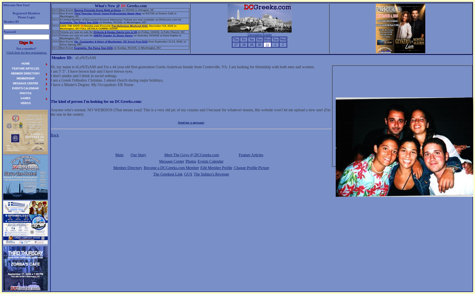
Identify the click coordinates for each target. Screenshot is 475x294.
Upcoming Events (260, 34)
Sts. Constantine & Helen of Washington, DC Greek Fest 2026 (111, 41)
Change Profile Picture (251, 168)
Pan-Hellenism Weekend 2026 (130, 25)
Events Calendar (210, 161)
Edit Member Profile (216, 168)
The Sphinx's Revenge (211, 174)
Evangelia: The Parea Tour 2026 (79, 22)
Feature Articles (251, 155)
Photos (191, 161)
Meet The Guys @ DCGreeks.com (191, 155)
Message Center (171, 161)
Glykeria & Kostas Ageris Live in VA (115, 32)
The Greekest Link (168, 174)
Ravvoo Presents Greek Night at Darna (97, 10)
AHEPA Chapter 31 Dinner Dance (113, 35)
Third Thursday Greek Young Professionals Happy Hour (107, 13)
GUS (188, 174)
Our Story (138, 155)
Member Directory (127, 168)
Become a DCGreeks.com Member (171, 168)
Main (119, 155)
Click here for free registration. (26, 52)
